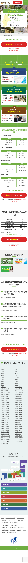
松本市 (16, 369)
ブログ (24, 530)
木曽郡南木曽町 (18, 420)
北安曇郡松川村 (5, 432)
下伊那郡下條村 (18, 412)
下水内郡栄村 (4, 443)
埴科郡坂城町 (18, 434)
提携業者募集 (5, 530)
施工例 (3, 532)
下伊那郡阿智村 (5, 410)
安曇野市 (3, 387)
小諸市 (16, 375)
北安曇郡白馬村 (18, 432)
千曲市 (2, 385)
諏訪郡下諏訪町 (5, 398)
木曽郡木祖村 (4, 422)
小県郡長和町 (18, 396)
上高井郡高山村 (18, 436)
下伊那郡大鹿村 (18, 418)
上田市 (2, 371)
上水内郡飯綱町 (18, 441)
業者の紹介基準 (6, 520)
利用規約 (19, 530)
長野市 (2, 369)
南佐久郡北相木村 (19, 390)
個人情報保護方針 (11, 532)
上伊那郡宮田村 (5, 406)
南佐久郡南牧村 (18, 389)
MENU (25, 4)
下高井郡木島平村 (19, 438)
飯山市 (2, 381)
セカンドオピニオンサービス (9, 527)
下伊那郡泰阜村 (5, 416)
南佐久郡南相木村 (5, 390)
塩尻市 (2, 383)
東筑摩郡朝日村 (18, 428)
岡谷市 (16, 371)
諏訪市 (16, 373)
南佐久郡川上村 (5, 389)
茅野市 (16, 381)
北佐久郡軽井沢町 (19, 392)
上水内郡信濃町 (18, 440)
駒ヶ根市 (17, 377)
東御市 (16, 385)
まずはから (13, 239)
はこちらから (13, 44)
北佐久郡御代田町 (5, 394)
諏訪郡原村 (4, 400)
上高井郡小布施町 (5, 436)
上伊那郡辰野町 (18, 400)
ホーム (2, 518)
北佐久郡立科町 (18, 394)
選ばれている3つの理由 (17, 520)
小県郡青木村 (4, 396)
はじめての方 (20, 518)
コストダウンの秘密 (10, 518)
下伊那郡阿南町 (18, 408)
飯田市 (2, 373)
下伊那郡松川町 (18, 406)
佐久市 (16, 383)
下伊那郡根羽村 (5, 412)
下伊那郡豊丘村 (5, 418)
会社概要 (12, 530)
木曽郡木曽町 (18, 424)
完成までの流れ (14, 522)
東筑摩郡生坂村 (18, 426)
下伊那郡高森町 (5, 408)
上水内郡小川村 (5, 441)
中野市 (2, 379)
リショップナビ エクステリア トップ (8, 33)
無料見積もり (18, 2)
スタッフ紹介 (14, 525)
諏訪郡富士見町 (18, 398)
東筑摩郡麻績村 (5, 426)
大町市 (16, 379)
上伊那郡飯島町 (18, 402)
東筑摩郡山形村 (5, 428)
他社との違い (5, 522)
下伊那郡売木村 (5, 414)
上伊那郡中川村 (18, 404)
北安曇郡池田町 (18, 430)
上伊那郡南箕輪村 (5, 404)
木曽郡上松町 (4, 420)
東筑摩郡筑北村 (5, 430)
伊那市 (2, 377)
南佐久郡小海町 (18, 387)
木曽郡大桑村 (4, 424)
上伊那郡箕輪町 (5, 402)
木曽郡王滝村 (18, 422)
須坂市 (2, 375)
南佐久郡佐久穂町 (5, 392)
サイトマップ (21, 527)
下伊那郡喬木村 (18, 416)
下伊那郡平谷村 (18, 410)
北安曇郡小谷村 (5, 434)
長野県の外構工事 (21, 33)
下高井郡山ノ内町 (5, 438)
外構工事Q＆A (5, 525)
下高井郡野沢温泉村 (6, 440)
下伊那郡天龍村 (18, 414)
